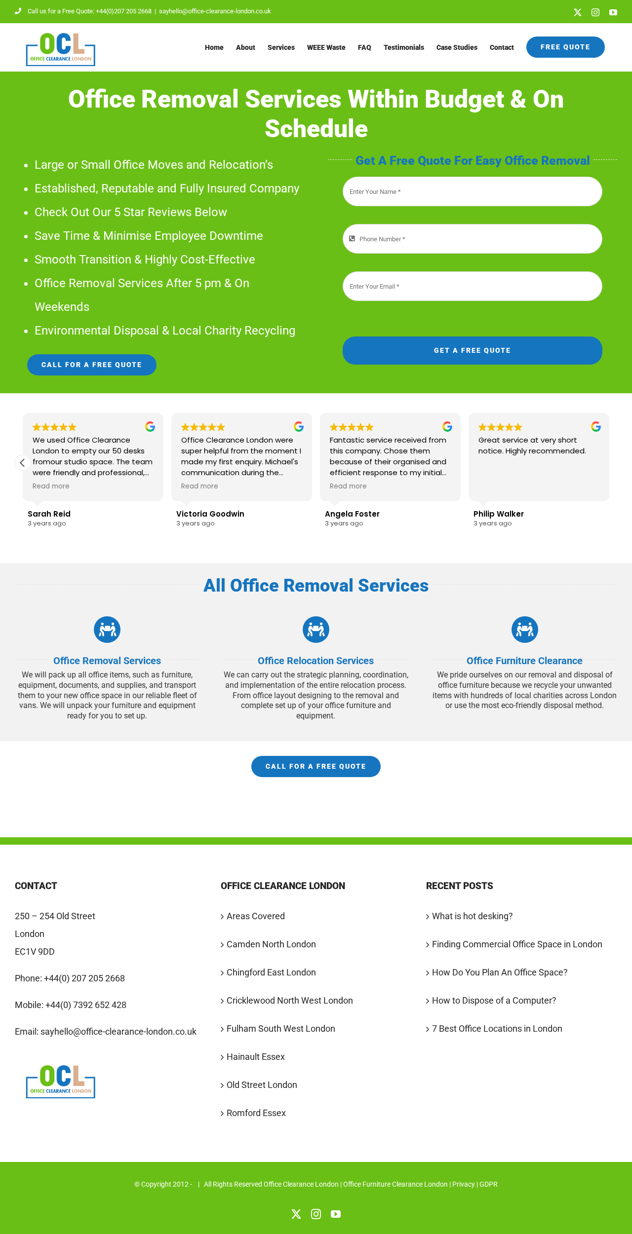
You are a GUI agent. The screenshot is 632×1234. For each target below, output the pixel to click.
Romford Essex (256, 1113)
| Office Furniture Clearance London (394, 1184)
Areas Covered (256, 916)
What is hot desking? (472, 916)
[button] (22, 462)
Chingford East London (271, 972)
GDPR (488, 1184)
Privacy (463, 1184)
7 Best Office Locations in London (497, 1028)
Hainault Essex (256, 1056)
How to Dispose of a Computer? (494, 1000)
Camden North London (271, 944)
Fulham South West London (281, 1028)
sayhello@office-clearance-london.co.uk (215, 11)
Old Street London (262, 1085)
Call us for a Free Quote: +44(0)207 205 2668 (90, 11)
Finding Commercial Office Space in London (517, 944)
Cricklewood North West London (290, 1000)
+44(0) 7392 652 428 (85, 1005)
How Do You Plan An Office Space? (500, 972)
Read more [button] (51, 486)
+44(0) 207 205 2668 (84, 978)
